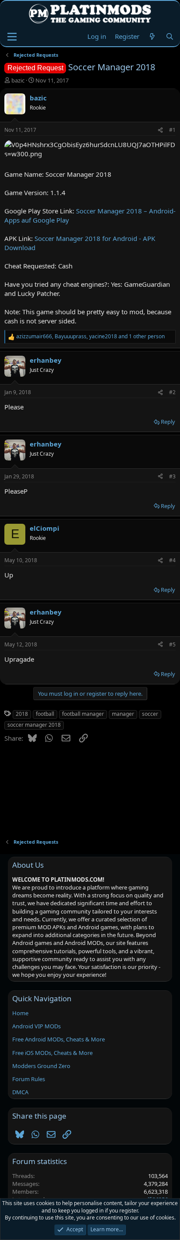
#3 (172, 476)
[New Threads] (152, 36)
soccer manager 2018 (34, 724)
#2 (172, 392)
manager (123, 714)
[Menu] (12, 36)
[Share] (160, 130)
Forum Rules (28, 1079)
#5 (172, 644)
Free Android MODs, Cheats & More (58, 1039)
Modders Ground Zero (41, 1066)
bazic (17, 80)
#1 (172, 130)
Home (20, 1013)
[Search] (169, 36)
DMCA (20, 1092)
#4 (172, 560)
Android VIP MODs (36, 1026)
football (45, 714)
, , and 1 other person (90, 336)
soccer (150, 714)
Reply (168, 422)
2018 (22, 714)
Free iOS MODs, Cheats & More (52, 1053)
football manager (83, 714)
